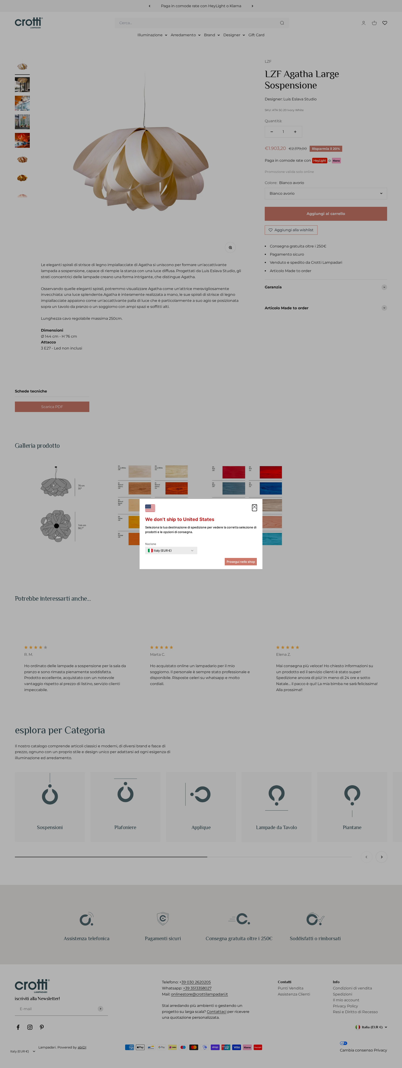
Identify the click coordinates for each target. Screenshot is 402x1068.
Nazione (150, 544)
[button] (254, 507)
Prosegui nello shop (241, 562)
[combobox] (160, 550)
